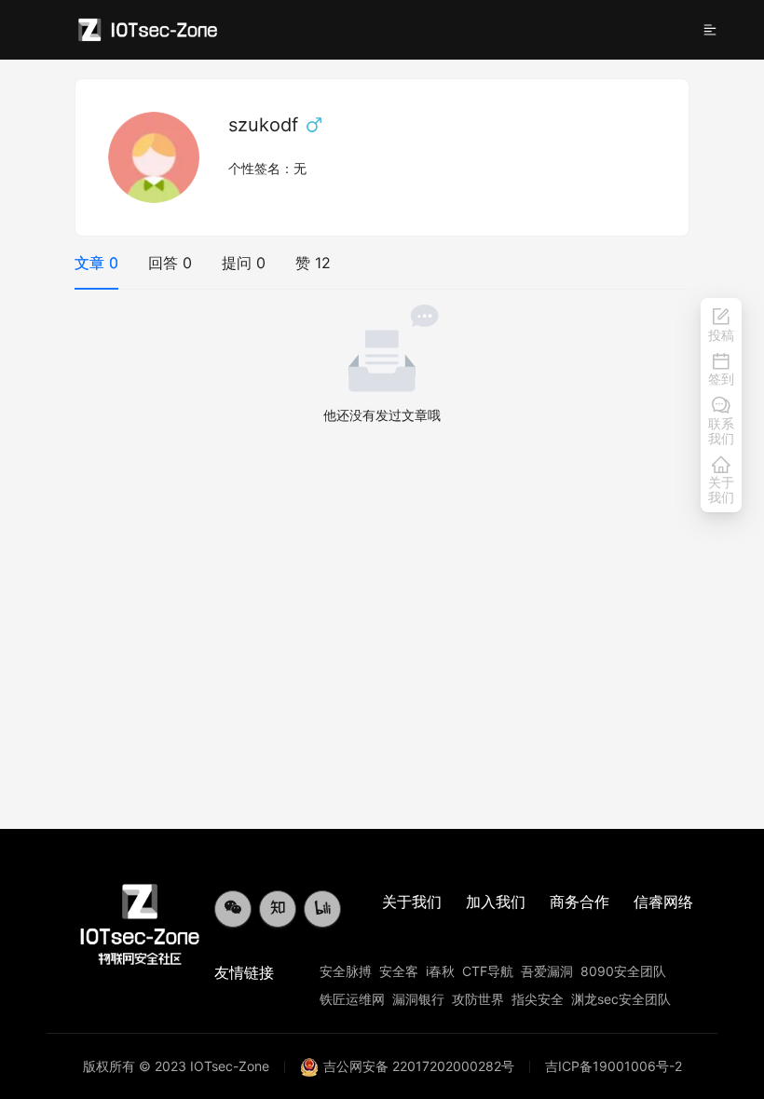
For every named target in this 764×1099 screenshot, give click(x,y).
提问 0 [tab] (244, 262)
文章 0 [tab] (96, 262)
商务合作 (579, 901)
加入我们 (495, 901)
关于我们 (412, 901)
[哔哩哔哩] (322, 909)
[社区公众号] (233, 909)
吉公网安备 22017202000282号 (418, 1066)
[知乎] (277, 909)
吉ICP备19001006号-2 (613, 1066)
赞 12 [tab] (313, 262)
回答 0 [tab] (170, 262)
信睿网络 (663, 901)
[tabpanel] (382, 365)
